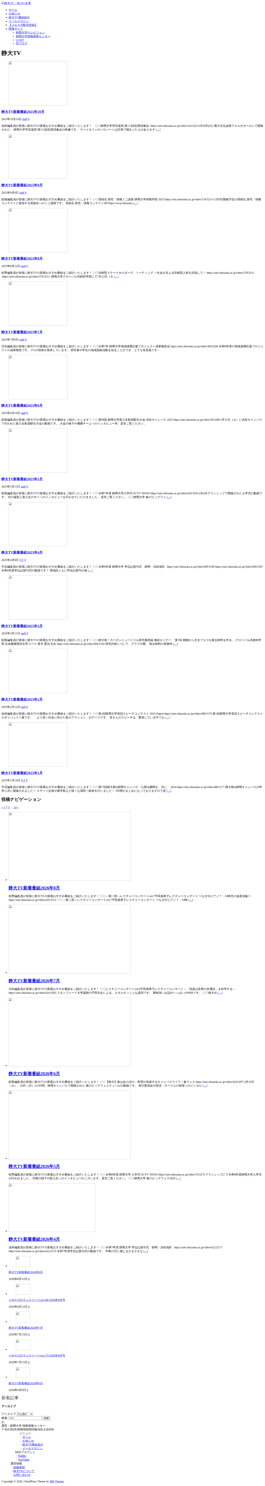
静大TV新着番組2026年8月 (26, 1272)
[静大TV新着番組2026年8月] (70, 879)
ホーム (13, 9)
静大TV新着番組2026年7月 (26, 1327)
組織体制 (19, 1467)
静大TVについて (23, 1471)
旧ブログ (21, 43)
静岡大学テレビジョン (30, 32)
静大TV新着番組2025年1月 (22, 773)
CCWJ (20, 39)
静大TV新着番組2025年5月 (22, 479)
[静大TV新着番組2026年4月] (52, 1230)
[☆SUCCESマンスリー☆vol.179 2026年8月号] (23, 1349)
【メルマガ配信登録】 (23, 25)
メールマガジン (19, 21)
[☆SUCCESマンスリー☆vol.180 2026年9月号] (23, 1293)
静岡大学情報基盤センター (33, 36)
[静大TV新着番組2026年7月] (70, 972)
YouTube (23, 1459)
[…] (158, 129)
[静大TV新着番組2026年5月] (70, 1158)
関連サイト (16, 28)
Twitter (22, 1456)
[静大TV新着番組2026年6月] (70, 1065)
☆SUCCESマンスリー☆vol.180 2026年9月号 (37, 1300)
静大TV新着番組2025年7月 (22, 332)
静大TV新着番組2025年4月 (22, 552)
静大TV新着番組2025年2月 (22, 699)
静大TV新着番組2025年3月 (22, 626)
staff (24, 119)
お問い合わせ (22, 1474)
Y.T (21, 560)
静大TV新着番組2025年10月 (23, 112)
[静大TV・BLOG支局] (16, 3)
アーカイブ (8, 1413)
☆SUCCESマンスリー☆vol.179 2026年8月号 (37, 1355)
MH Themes (57, 1481)
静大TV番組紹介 (19, 17)
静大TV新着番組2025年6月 (22, 405)
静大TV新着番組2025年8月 (22, 258)
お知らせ (14, 13)
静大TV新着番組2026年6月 (26, 1383)
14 (15, 807)
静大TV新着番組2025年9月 (22, 185)
